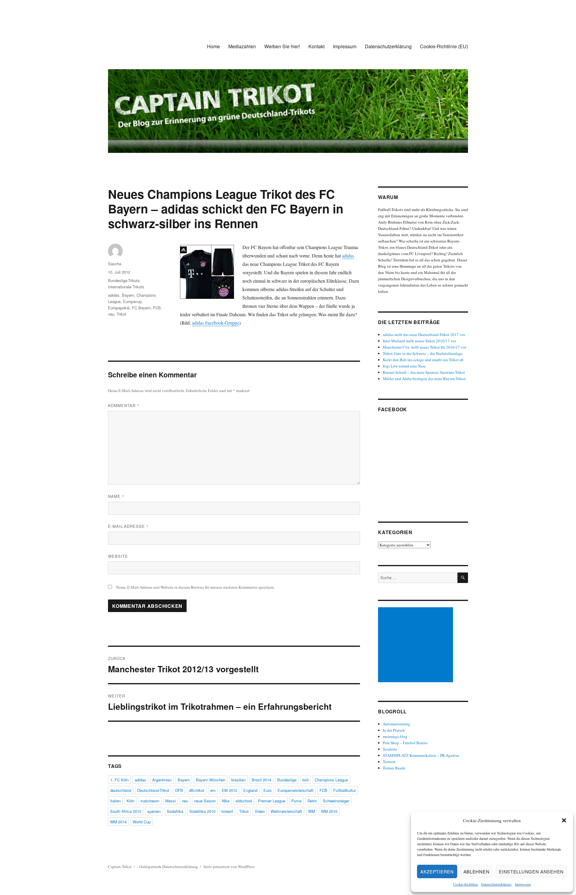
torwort (227, 811)
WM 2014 (118, 822)
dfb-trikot (196, 790)
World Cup (142, 822)
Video (260, 811)
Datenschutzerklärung (496, 884)
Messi (170, 801)
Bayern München (210, 780)
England (250, 790)
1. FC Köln (119, 780)
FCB (157, 308)
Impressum (523, 884)
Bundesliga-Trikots (124, 280)
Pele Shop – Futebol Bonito (405, 742)
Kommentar (124, 405)
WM (311, 811)
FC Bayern (141, 308)
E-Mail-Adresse (128, 526)
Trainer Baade (394, 768)
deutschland (120, 790)
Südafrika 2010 (202, 811)
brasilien (238, 780)
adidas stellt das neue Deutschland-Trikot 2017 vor (424, 334)
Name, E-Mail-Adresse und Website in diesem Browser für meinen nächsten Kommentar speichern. (195, 587)
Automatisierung (396, 724)
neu (111, 314)
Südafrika (175, 811)
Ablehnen (477, 871)
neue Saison (205, 801)
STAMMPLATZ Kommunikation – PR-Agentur (421, 755)
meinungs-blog (395, 736)
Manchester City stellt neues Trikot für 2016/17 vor (424, 347)
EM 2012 (229, 790)
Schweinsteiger (336, 801)
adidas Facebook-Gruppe (215, 323)
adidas (348, 255)
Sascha (114, 263)
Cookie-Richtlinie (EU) (444, 46)
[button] (564, 820)
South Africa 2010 (125, 811)
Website (118, 556)
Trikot (121, 314)
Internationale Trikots (126, 287)
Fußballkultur (344, 790)
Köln (130, 801)
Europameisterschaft (296, 790)
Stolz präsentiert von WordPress (229, 866)
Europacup (132, 301)
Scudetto (390, 749)
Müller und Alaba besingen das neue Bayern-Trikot (424, 378)
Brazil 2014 (261, 780)
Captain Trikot (120, 866)
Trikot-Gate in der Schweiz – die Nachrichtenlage (423, 353)
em (213, 790)
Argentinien (162, 780)
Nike (226, 801)
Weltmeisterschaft (286, 811)
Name (116, 496)
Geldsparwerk (150, 866)
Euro (267, 790)
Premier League (271, 801)
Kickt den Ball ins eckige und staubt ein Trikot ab (423, 359)
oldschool (244, 801)
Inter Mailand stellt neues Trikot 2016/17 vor (419, 340)
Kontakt (316, 46)
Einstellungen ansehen (531, 871)
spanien (154, 811)
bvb (305, 780)
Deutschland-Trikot (153, 790)
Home (213, 46)
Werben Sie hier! (282, 46)
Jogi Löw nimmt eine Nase (404, 366)
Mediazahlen (242, 46)
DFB (179, 790)
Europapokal (119, 308)
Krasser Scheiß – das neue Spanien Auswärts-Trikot (424, 372)
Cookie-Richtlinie (465, 884)
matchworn (149, 801)
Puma (296, 801)
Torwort (389, 761)
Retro (312, 801)
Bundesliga (286, 780)
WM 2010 (329, 811)
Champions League (331, 780)
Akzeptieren (437, 871)
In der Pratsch (394, 730)
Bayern (128, 295)
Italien (115, 801)
